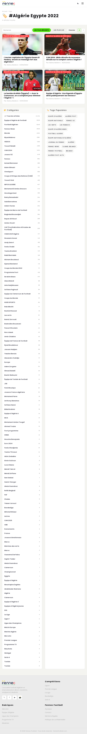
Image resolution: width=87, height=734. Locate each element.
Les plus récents (41, 30)
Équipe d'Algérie (8, 712)
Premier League (51, 689)
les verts (52, 125)
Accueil (4, 11)
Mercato (5, 709)
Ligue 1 (47, 685)
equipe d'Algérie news (57, 129)
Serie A (47, 700)
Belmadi (69, 151)
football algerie (55, 134)
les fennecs (65, 125)
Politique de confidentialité (55, 720)
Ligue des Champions (10, 716)
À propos (48, 709)
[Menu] (82, 3)
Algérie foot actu (56, 155)
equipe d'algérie (55, 116)
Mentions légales (51, 716)
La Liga (47, 693)
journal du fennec (56, 142)
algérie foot (70, 116)
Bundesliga (49, 696)
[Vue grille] (79, 30)
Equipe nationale (55, 121)
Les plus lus (59, 30)
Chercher (72, 30)
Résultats (5, 723)
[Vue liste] (83, 30)
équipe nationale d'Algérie (59, 138)
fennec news (53, 147)
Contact (48, 712)
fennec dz (70, 121)
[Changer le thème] (78, 3)
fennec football (55, 151)
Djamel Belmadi (69, 147)
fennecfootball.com (60, 731)
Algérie (71, 142)
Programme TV (8, 720)
